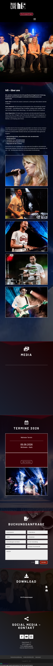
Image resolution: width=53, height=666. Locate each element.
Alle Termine (26, 462)
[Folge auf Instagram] (31, 637)
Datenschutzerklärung (16, 657)
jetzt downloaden (26, 603)
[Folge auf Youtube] (26, 637)
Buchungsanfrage (26, 14)
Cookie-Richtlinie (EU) (28, 657)
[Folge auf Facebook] (22, 637)
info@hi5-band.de (28, 646)
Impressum (38, 657)
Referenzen (26, 325)
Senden (43, 562)
